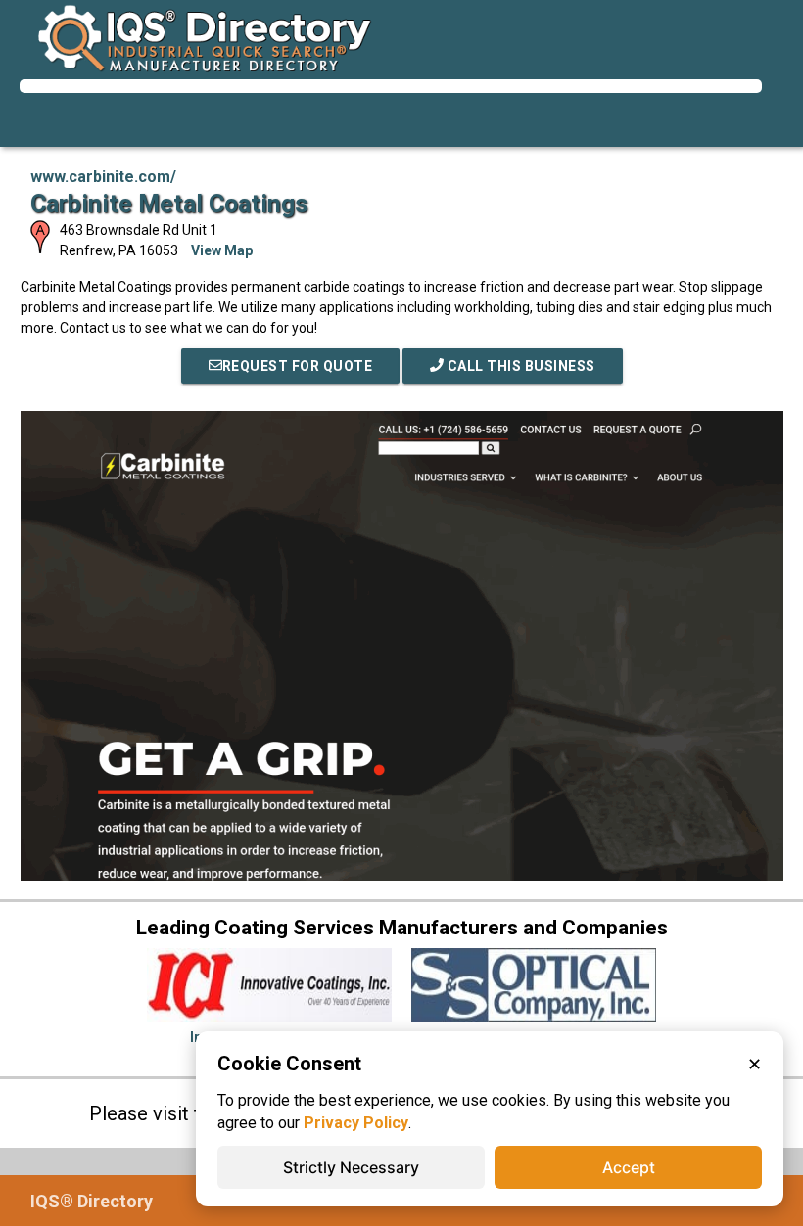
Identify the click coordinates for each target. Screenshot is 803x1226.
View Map (222, 250)
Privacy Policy (356, 1122)
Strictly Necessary (351, 1167)
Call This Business (519, 366)
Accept (628, 1167)
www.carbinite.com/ (103, 176)
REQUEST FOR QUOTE (297, 366)
